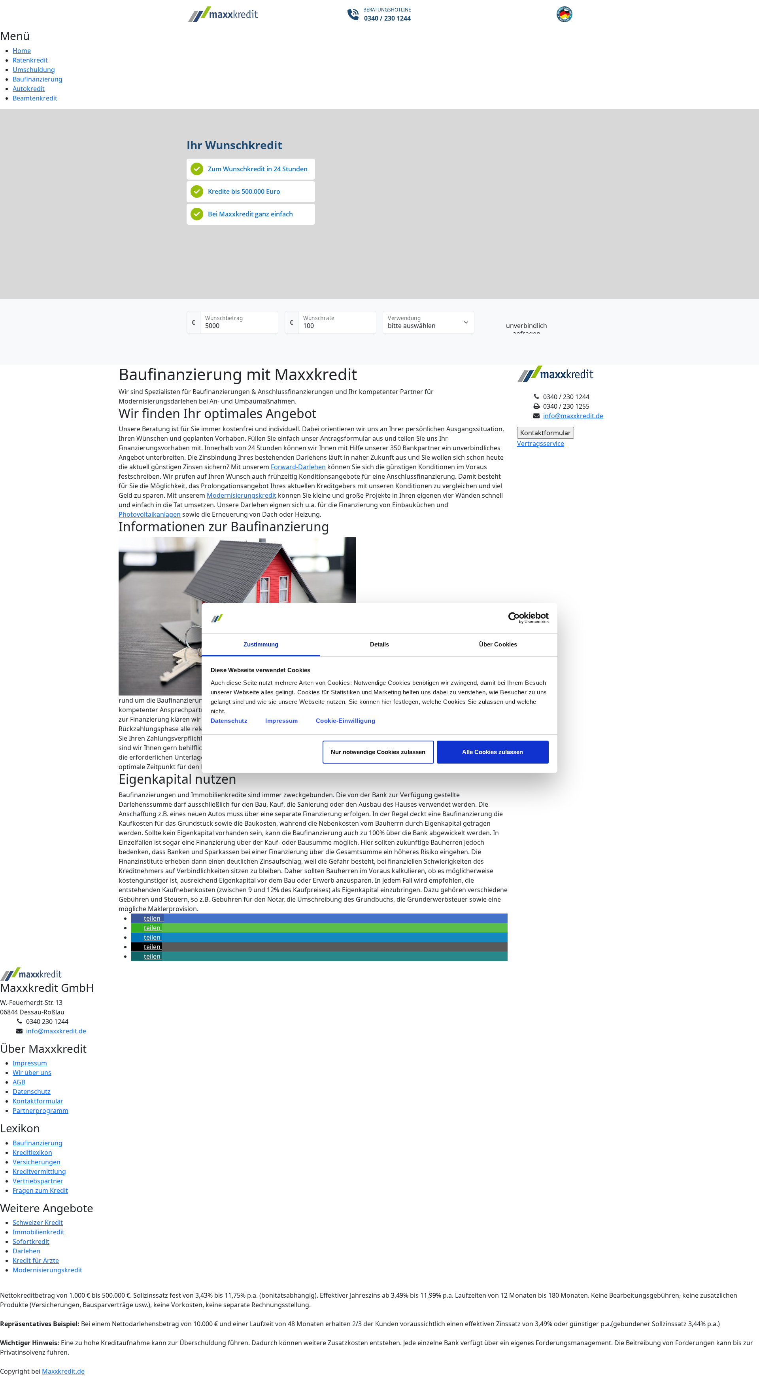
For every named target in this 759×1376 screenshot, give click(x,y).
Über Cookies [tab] (498, 644)
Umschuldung (34, 69)
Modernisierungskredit (241, 495)
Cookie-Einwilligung (346, 720)
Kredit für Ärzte (36, 1260)
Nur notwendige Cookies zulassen (378, 752)
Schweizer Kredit (38, 1222)
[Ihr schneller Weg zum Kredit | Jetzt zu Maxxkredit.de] (251, 14)
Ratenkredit (30, 60)
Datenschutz (229, 720)
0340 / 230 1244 (387, 18)
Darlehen (26, 1251)
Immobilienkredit (38, 1232)
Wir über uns (32, 1072)
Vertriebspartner (38, 1181)
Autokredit (29, 88)
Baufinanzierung (37, 79)
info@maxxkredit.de (573, 415)
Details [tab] (379, 644)
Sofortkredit (31, 1241)
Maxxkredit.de (63, 1371)
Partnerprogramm (40, 1110)
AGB (19, 1082)
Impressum (281, 720)
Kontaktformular (38, 1101)
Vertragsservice (540, 443)
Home (22, 50)
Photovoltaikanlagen (150, 514)
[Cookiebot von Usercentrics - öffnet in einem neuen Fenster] (514, 618)
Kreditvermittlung (39, 1171)
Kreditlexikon (32, 1152)
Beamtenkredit (35, 98)
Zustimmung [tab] (261, 644)
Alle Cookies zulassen (492, 752)
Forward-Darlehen (298, 466)
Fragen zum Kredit (40, 1190)
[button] (147, 918)
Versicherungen (36, 1162)
